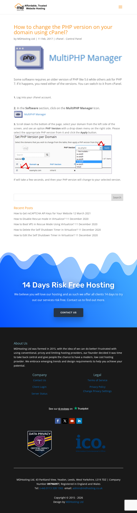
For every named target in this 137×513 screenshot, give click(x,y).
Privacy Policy (97, 386)
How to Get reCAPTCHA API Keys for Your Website (43, 213)
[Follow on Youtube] (72, 421)
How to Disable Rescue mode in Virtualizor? (39, 219)
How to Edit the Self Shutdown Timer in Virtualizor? (44, 235)
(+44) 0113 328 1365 (51, 488)
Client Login (39, 386)
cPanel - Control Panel (69, 38)
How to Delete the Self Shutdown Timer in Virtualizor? (46, 229)
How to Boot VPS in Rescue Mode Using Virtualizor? (44, 224)
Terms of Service (97, 380)
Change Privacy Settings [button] (97, 391)
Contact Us (68, 312)
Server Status (39, 393)
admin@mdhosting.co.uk (87, 488)
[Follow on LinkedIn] (79, 421)
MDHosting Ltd (26, 38)
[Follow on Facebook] (58, 421)
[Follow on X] (65, 421)
